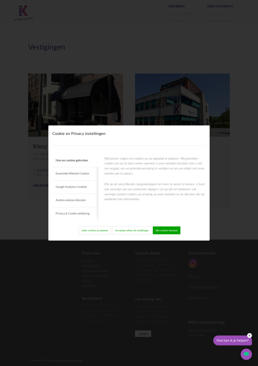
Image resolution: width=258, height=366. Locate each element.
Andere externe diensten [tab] (71, 200)
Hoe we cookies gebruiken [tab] (72, 160)
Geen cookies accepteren (95, 230)
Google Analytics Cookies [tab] (71, 187)
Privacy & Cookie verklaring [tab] (72, 213)
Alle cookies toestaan (166, 230)
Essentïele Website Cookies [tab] (72, 173)
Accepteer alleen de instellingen (132, 230)
